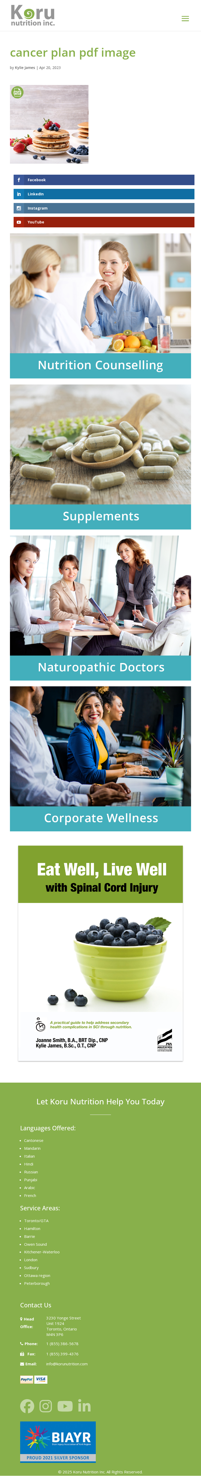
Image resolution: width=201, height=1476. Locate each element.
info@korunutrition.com (67, 1363)
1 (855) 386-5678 (62, 1343)
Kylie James (25, 67)
